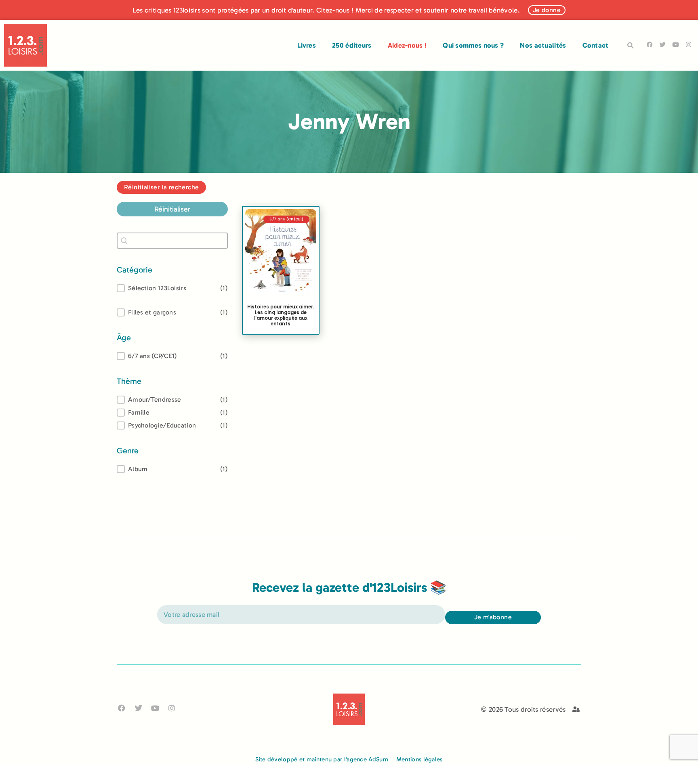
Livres (306, 45)
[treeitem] (172, 356)
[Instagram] (688, 44)
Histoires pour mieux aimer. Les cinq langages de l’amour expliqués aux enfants (280, 315)
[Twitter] (662, 44)
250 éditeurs (352, 45)
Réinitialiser (172, 209)
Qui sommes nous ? (473, 45)
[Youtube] (675, 44)
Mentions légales (419, 759)
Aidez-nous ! (407, 45)
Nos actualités (543, 45)
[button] (630, 45)
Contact (595, 45)
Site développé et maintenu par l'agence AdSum (321, 759)
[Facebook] (649, 44)
